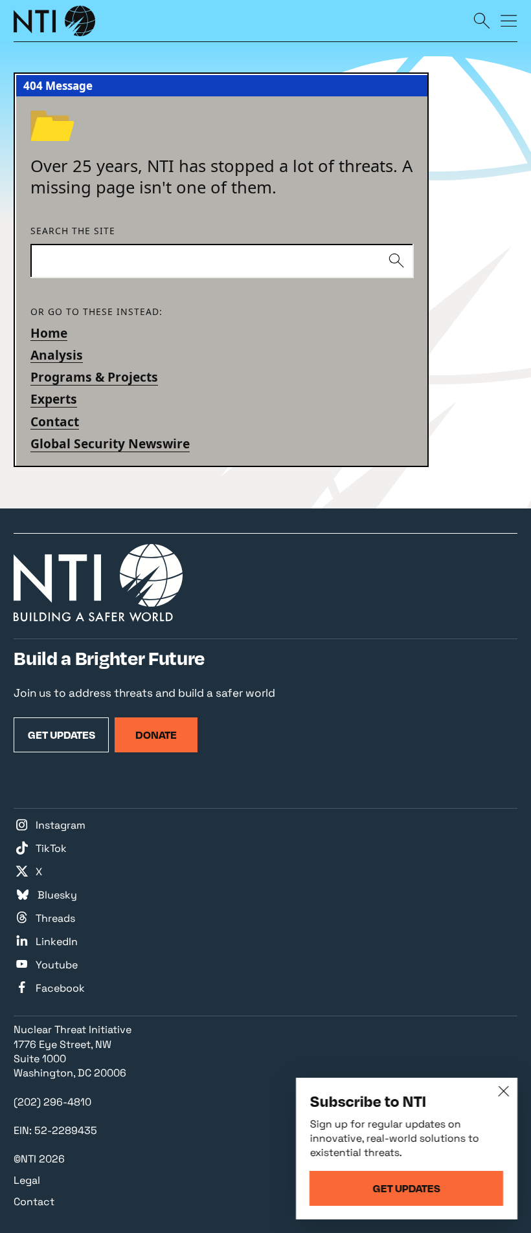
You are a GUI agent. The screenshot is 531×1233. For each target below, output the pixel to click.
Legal (27, 1180)
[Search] (481, 20)
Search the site (72, 231)
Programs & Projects (94, 377)
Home (48, 333)
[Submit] (396, 261)
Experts (53, 399)
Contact (54, 421)
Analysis (56, 355)
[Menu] (509, 20)
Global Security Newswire (110, 443)
